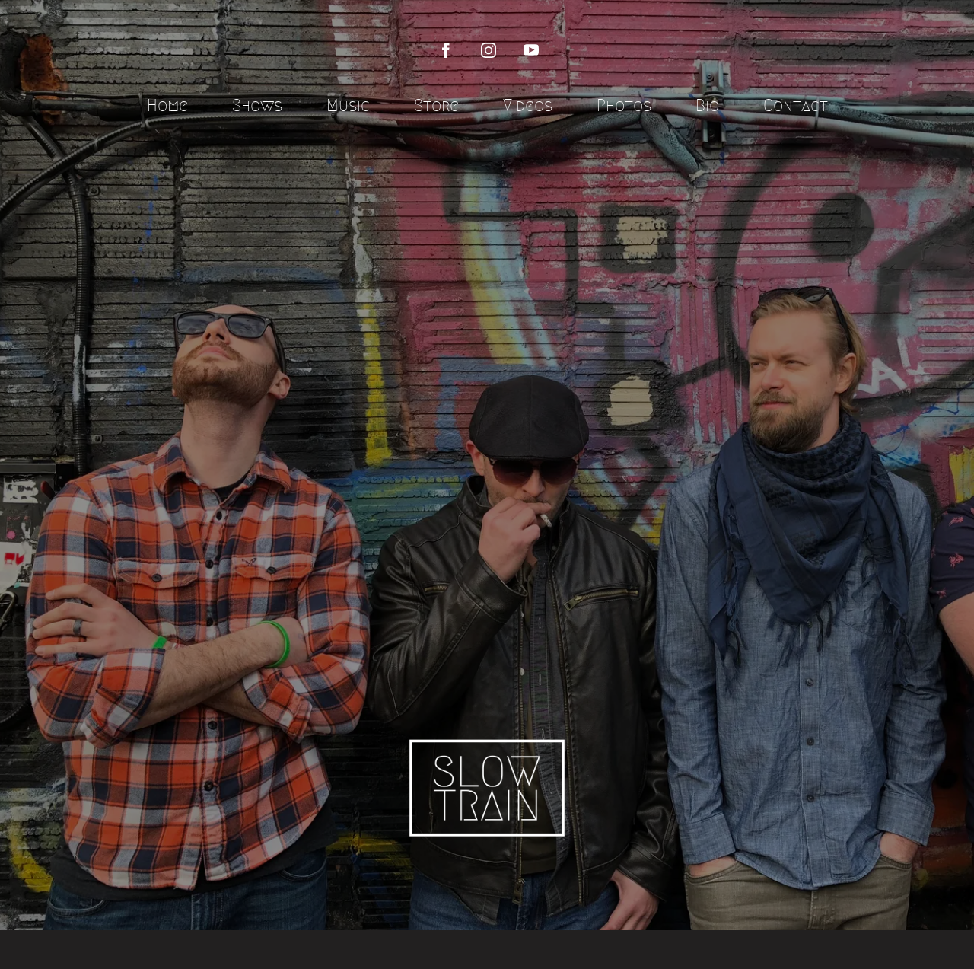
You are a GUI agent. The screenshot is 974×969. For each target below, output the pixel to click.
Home (167, 105)
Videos (527, 105)
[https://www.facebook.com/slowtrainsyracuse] (446, 50)
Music (348, 105)
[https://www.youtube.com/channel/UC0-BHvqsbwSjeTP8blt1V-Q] (531, 50)
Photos (624, 105)
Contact (795, 105)
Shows (257, 105)
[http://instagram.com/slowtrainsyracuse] (488, 50)
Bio (707, 105)
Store (436, 105)
